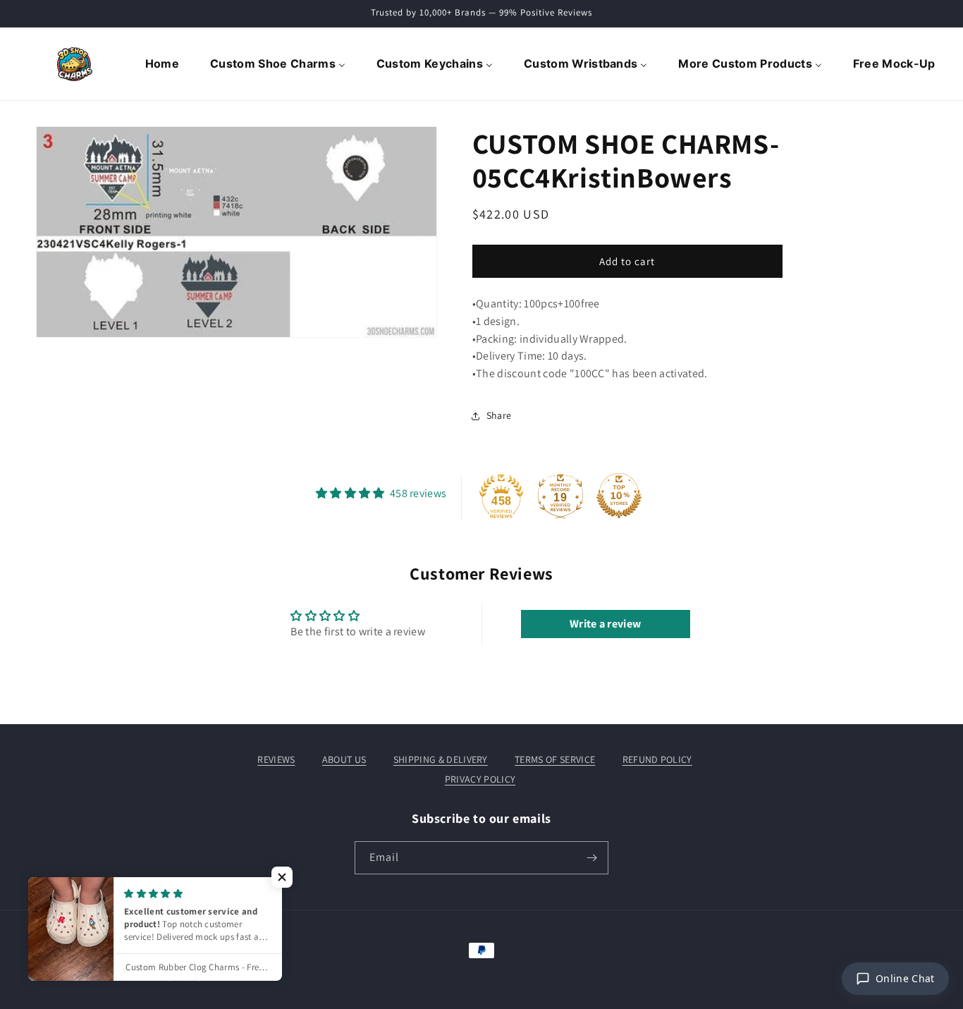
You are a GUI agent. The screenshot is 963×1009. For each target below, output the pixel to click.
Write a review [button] (605, 623)
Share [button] (499, 415)
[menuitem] (163, 64)
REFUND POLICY (657, 759)
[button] (282, 877)
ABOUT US (344, 759)
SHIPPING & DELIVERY (440, 759)
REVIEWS (276, 759)
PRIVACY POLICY (480, 779)
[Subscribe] (592, 857)
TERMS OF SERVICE (555, 759)
